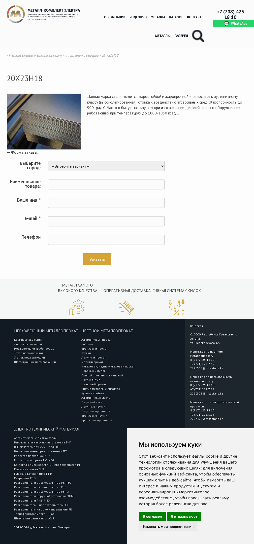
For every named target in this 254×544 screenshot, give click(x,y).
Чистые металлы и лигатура (100, 389)
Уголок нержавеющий (29, 357)
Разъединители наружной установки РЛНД (44, 496)
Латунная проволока (96, 411)
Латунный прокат (93, 357)
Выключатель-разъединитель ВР (37, 447)
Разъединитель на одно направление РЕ (43, 509)
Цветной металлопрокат (107, 330)
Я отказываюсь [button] (184, 516)
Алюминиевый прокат (96, 339)
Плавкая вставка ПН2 (29, 469)
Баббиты (87, 344)
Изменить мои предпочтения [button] (168, 526)
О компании (115, 17)
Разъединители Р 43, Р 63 (32, 500)
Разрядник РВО (25, 478)
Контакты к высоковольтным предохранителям (47, 465)
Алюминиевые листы (95, 397)
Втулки (86, 353)
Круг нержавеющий (28, 339)
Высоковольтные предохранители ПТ (40, 451)
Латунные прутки (93, 406)
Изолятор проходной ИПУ (32, 456)
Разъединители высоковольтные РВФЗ (41, 491)
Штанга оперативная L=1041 (34, 518)
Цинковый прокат (93, 384)
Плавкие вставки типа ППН (33, 473)
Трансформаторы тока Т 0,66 (34, 514)
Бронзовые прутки (94, 415)
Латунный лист (91, 402)
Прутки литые (90, 380)
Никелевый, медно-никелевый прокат (108, 366)
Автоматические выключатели (35, 438)
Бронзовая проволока (97, 420)
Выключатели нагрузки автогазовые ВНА (42, 442)
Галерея (181, 36)
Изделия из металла (147, 17)
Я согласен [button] (152, 516)
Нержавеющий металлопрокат (46, 330)
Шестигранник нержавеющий (35, 362)
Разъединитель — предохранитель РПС (41, 505)
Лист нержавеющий (28, 344)
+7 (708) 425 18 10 (230, 14)
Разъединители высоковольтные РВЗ (40, 487)
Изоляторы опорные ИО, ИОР (34, 460)
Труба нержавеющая (28, 353)
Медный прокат (92, 362)
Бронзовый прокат (94, 348)
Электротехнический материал (46, 429)
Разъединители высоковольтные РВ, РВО (42, 482)
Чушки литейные (92, 393)
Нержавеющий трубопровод (34, 348)
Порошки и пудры (93, 371)
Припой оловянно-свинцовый (102, 375)
